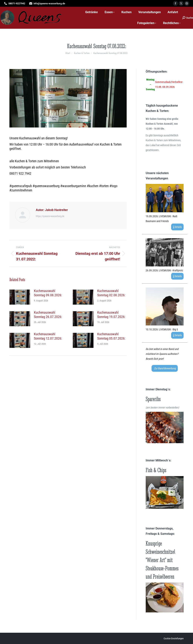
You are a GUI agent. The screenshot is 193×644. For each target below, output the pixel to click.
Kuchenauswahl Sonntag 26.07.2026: (48, 314)
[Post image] (19, 297)
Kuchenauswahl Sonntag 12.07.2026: (48, 336)
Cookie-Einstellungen (174, 638)
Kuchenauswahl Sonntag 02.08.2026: (111, 293)
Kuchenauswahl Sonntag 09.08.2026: (48, 293)
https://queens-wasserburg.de (50, 216)
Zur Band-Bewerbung (164, 368)
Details (178, 226)
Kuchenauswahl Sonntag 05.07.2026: (111, 336)
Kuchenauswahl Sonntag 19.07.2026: (111, 314)
